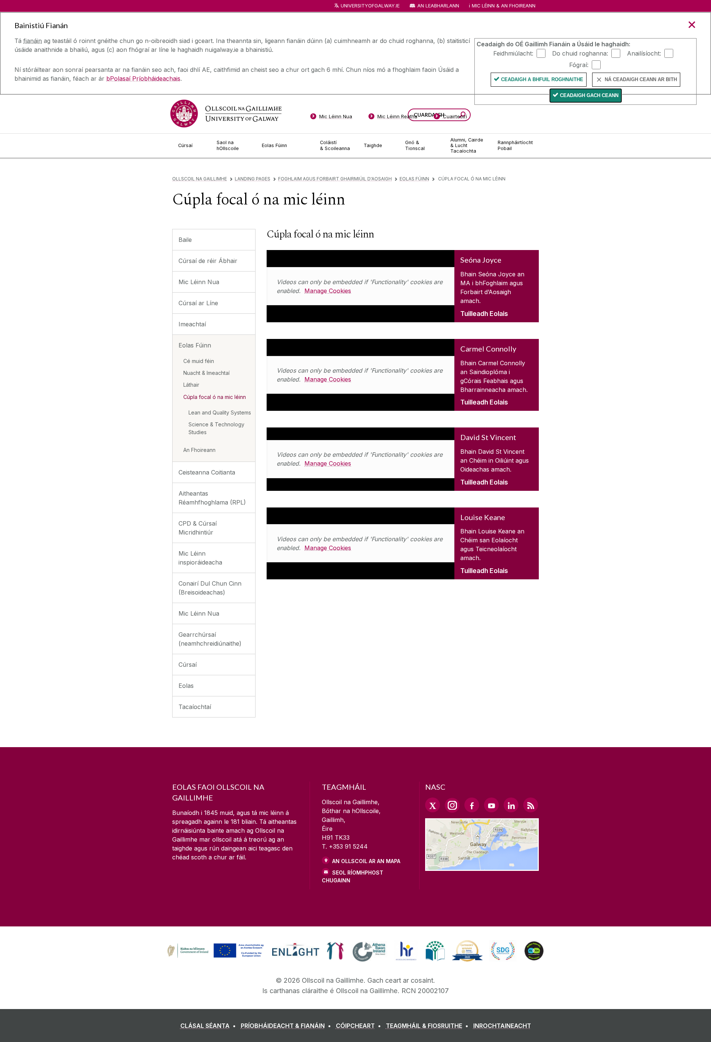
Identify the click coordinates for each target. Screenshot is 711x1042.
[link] (214, 951)
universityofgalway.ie (370, 6)
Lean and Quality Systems (219, 412)
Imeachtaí (192, 324)
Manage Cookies (327, 290)
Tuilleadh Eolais (484, 313)
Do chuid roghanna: (580, 53)
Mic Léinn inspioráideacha (200, 558)
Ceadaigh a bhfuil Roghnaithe (542, 79)
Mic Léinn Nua (198, 282)
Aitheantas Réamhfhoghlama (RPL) (212, 498)
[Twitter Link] (432, 805)
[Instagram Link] (452, 805)
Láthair (191, 385)
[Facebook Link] (471, 805)
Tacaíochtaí (194, 706)
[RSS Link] (530, 805)
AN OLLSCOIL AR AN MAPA (366, 861)
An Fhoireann (199, 450)
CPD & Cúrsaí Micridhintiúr (197, 528)
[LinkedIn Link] (511, 805)
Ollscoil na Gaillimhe (199, 179)
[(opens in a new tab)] (216, 957)
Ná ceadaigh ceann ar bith (641, 79)
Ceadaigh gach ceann (589, 95)
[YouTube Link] (491, 805)
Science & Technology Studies (216, 428)
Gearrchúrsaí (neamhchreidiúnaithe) (209, 639)
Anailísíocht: (644, 53)
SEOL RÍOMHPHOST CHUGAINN (352, 876)
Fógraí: (578, 64)
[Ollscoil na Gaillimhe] (225, 113)
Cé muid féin (198, 361)
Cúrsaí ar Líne (198, 303)
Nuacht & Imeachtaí (206, 373)
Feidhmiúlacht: (513, 53)
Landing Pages (252, 179)
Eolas (186, 685)
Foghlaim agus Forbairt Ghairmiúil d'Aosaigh (335, 179)
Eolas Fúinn (414, 179)
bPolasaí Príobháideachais (143, 78)
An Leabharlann (438, 6)
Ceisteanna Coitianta (206, 472)
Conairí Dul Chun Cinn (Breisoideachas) (209, 588)
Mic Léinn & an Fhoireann (503, 6)
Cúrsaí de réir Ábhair (207, 260)
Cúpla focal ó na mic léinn (214, 397)
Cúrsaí (187, 664)
